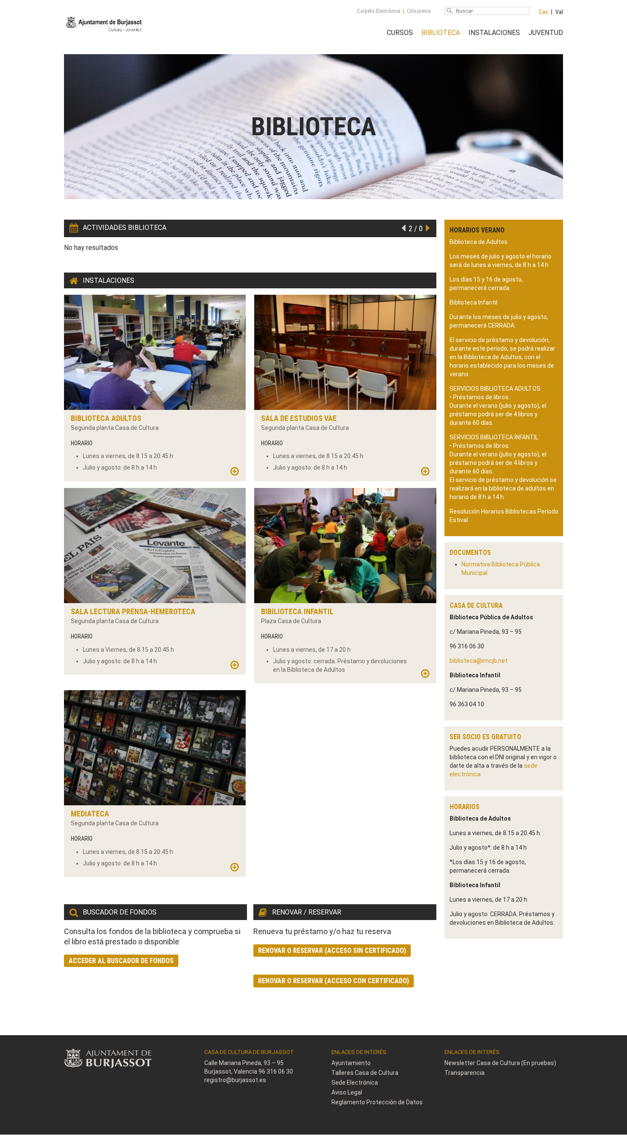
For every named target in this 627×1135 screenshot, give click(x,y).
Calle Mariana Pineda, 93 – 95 (244, 1063)
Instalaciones (494, 33)
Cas (543, 12)
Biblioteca (440, 33)
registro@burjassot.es (235, 1080)
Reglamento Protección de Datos (377, 1102)
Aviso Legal (346, 1092)
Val (559, 12)
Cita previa (419, 11)
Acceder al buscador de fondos (121, 961)
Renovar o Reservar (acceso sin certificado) (332, 950)
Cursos (400, 33)
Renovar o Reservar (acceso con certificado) (333, 981)
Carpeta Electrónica (378, 11)
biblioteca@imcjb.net (479, 660)
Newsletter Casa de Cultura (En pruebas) (500, 1063)
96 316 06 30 (275, 1071)
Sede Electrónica (354, 1082)
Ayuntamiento (351, 1063)
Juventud (545, 33)
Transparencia (464, 1072)
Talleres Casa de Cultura (364, 1072)
